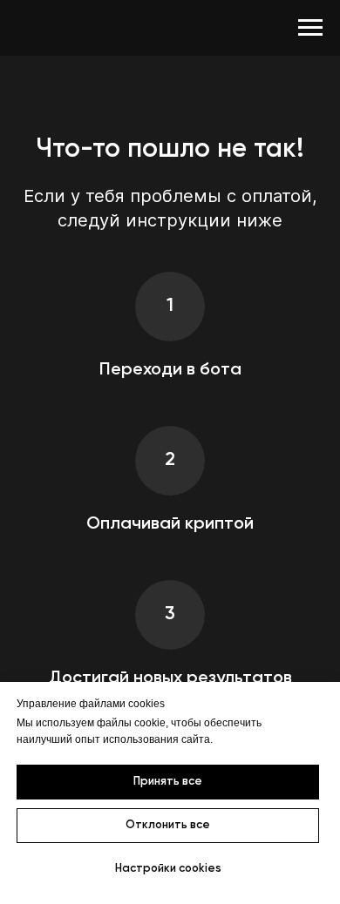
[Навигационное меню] (310, 28)
